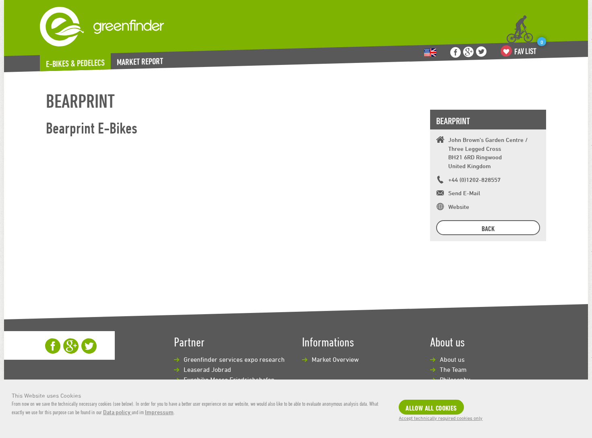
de (430, 52)
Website (458, 206)
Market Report (140, 61)
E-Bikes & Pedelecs (75, 63)
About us (452, 359)
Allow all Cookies (431, 408)
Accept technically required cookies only (440, 418)
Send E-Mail (464, 193)
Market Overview (335, 359)
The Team (453, 369)
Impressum (159, 412)
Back (488, 228)
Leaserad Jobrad (207, 369)
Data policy (117, 412)
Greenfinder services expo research (234, 359)
